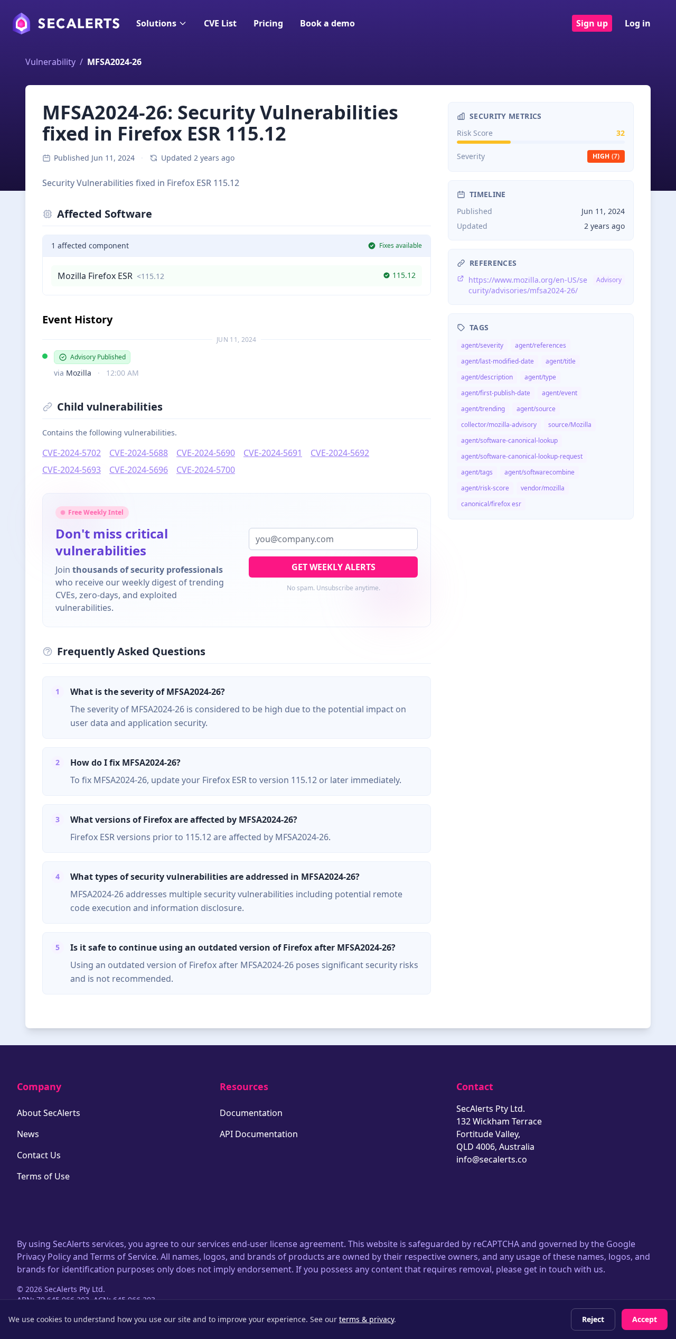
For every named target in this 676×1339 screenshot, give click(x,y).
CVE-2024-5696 (138, 470)
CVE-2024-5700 (205, 470)
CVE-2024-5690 (205, 453)
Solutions (156, 23)
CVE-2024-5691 (272, 453)
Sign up (592, 23)
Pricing (268, 23)
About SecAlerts (48, 1113)
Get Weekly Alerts (333, 567)
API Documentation (259, 1134)
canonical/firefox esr (491, 503)
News (28, 1134)
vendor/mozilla (543, 487)
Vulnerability (50, 62)
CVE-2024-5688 (138, 453)
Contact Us (39, 1155)
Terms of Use (43, 1176)
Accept (644, 1319)
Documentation (251, 1113)
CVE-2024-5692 (340, 453)
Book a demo (327, 23)
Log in (638, 23)
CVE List (220, 23)
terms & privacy (366, 1319)
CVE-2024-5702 (71, 453)
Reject (593, 1319)
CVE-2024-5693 (71, 470)
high (606, 156)
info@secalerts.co (491, 1159)
